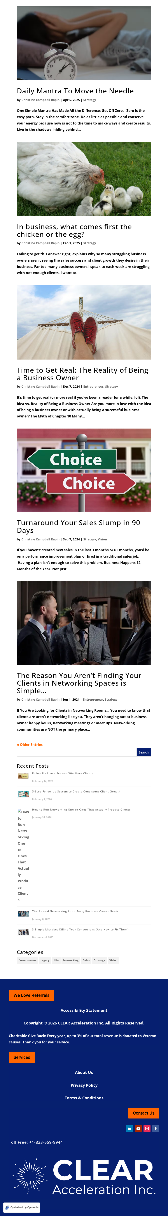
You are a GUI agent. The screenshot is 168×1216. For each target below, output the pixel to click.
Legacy (44, 960)
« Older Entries (30, 744)
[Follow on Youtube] (138, 1128)
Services (22, 1057)
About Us (84, 1072)
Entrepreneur (93, 386)
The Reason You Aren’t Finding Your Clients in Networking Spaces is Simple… (79, 683)
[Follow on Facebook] (155, 1128)
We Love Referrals (31, 995)
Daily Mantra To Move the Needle (75, 90)
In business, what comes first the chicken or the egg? (74, 230)
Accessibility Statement (84, 1010)
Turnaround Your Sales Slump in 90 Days (78, 526)
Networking (71, 960)
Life (56, 960)
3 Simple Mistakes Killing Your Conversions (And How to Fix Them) (80, 929)
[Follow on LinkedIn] (129, 1128)
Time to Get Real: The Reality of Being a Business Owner (83, 373)
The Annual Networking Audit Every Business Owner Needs (75, 911)
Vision (102, 539)
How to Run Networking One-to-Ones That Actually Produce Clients (81, 809)
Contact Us (143, 1113)
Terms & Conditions (84, 1097)
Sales (86, 960)
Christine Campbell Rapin (40, 100)
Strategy (89, 100)
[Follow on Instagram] (147, 1128)
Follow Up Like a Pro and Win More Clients (62, 773)
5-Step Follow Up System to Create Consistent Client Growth (76, 791)
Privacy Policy (84, 1085)
